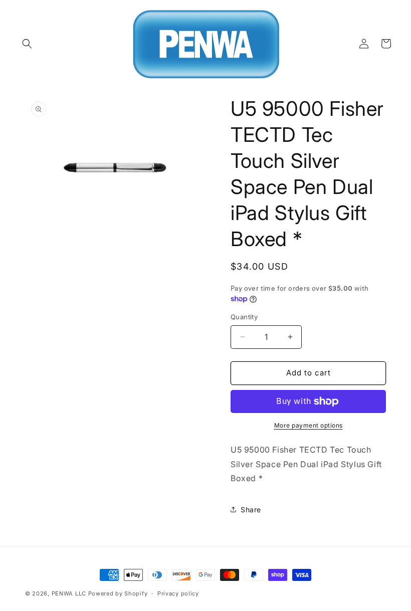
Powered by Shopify (118, 593)
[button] (27, 44)
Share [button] (251, 509)
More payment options (308, 425)
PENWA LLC (69, 593)
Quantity (244, 317)
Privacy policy (178, 593)
